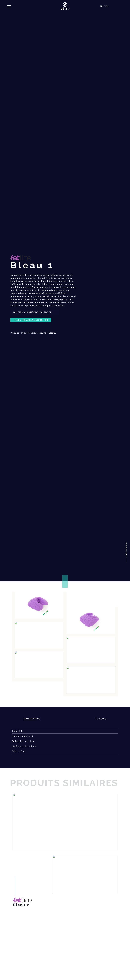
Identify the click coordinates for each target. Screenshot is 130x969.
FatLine (42, 333)
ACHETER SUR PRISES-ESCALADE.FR (32, 312)
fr (101, 6)
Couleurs (100, 718)
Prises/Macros (28, 333)
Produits (14, 333)
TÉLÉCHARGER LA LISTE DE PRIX (31, 320)
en (106, 6)
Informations (32, 718)
